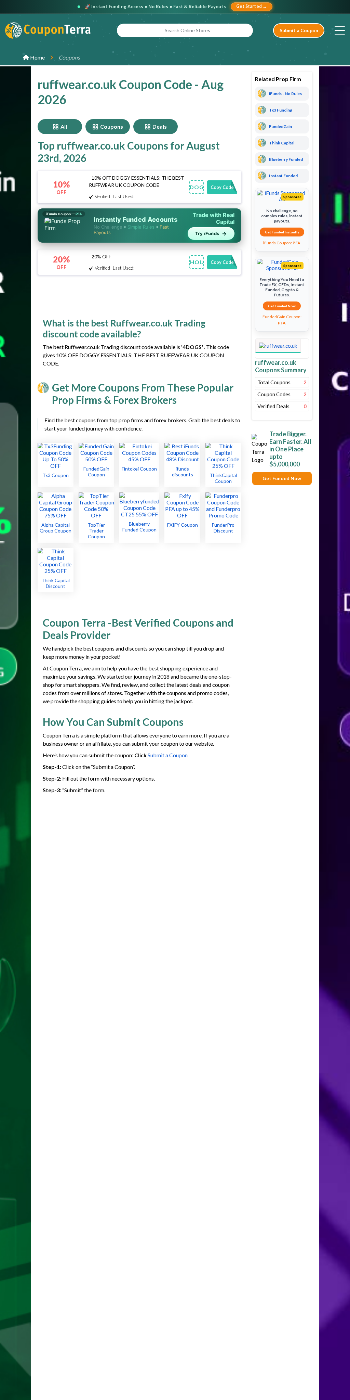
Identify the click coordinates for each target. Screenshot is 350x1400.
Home (37, 57)
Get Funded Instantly (282, 232)
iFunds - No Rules (285, 93)
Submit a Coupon (299, 30)
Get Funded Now (282, 306)
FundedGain (280, 126)
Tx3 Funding (280, 110)
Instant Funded (283, 175)
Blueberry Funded (286, 159)
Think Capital (281, 142)
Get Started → (251, 6)
